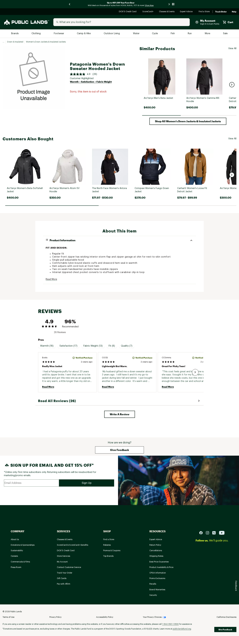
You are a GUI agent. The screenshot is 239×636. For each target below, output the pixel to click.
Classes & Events (167, 12)
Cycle (155, 33)
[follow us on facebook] (202, 533)
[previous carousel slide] (70, 4)
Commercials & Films (20, 562)
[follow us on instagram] (209, 533)
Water (136, 33)
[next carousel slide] (169, 4)
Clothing (36, 33)
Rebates (107, 545)
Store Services (63, 556)
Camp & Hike (84, 33)
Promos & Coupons (111, 551)
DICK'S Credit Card (128, 12)
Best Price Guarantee (159, 562)
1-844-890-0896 (170, 624)
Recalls (152, 584)
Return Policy (155, 545)
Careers (14, 556)
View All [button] (232, 48)
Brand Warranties (157, 590)
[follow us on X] (215, 533)
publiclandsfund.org (182, 629)
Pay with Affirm (63, 584)
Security (153, 595)
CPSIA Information (157, 573)
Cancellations (155, 551)
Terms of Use (8, 617)
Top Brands (108, 556)
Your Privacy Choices (152, 617)
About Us (15, 539)
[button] (231, 84)
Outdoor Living (112, 33)
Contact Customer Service (69, 567)
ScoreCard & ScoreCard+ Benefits (72, 545)
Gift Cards (61, 578)
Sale (225, 33)
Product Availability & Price (161, 567)
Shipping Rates (156, 556)
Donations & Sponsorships (22, 545)
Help (234, 11)
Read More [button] (51, 279)
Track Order (221, 11)
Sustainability (17, 551)
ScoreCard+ (148, 12)
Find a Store (204, 12)
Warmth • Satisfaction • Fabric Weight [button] (91, 81)
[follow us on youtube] (222, 533)
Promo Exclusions (157, 578)
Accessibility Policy (104, 617)
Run (190, 33)
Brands (15, 33)
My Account (62, 562)
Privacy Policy (55, 617)
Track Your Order (64, 573)
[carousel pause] (173, 4)
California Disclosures (226, 617)
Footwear (59, 33)
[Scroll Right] (195, 372)
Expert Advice (186, 12)
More (208, 33)
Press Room (16, 567)
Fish (173, 33)
